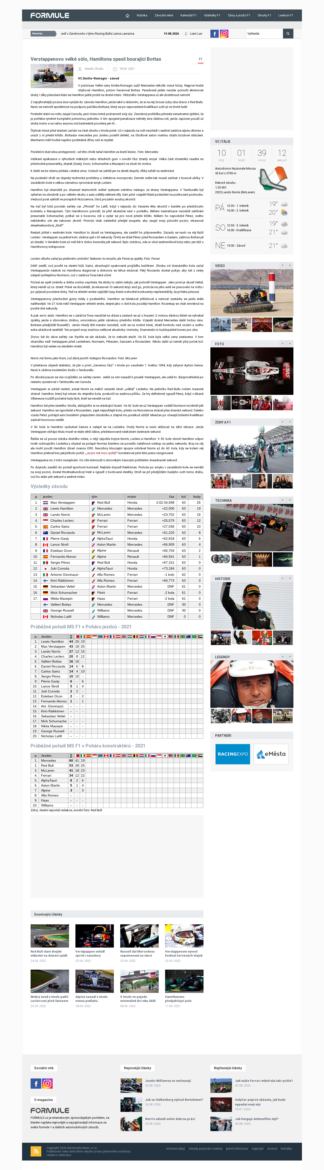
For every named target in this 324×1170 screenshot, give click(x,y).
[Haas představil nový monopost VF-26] (251, 371)
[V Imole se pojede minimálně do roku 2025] (139, 981)
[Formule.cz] (50, 15)
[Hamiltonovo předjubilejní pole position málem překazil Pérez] (184, 981)
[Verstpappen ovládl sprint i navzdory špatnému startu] (94, 936)
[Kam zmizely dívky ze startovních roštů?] (251, 449)
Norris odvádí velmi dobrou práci (170, 1119)
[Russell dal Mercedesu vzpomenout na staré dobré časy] (139, 936)
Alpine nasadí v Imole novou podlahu (91, 999)
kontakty (286, 1148)
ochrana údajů (175, 1148)
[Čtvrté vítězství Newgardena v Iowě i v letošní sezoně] (251, 527)
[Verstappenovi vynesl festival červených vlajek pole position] (184, 936)
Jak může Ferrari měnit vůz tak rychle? (264, 1080)
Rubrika (142, 15)
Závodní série (164, 15)
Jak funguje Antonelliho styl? (256, 1119)
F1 (200, 59)
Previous (205, 292)
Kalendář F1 (189, 15)
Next (298, 292)
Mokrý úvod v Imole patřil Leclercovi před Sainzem (49, 999)
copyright (258, 1148)
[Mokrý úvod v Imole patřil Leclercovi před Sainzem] (50, 981)
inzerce (272, 1148)
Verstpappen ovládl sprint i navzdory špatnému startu (90, 955)
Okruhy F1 (264, 15)
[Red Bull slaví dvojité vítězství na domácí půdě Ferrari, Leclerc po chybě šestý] (50, 936)
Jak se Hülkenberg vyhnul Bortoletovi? (174, 1099)
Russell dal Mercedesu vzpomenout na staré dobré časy (137, 955)
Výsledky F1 (212, 15)
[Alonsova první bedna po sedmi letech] (251, 606)
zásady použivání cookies (205, 1148)
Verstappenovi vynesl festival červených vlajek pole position (184, 955)
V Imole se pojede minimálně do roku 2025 (138, 999)
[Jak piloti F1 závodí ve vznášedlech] (251, 293)
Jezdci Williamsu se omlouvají (168, 1080)
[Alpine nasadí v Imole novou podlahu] (94, 981)
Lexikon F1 (285, 15)
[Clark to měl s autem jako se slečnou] (251, 684)
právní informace (237, 1148)
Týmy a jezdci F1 (239, 15)
